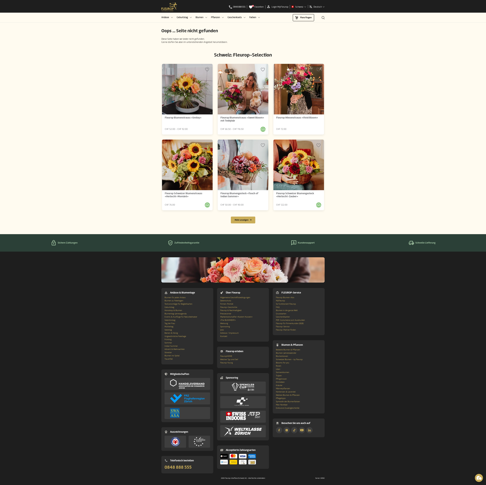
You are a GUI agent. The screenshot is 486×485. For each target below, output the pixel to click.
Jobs (222, 330)
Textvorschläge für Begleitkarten (178, 304)
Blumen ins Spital (172, 356)
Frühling (168, 339)
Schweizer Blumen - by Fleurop (289, 359)
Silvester (168, 352)
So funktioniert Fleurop (286, 304)
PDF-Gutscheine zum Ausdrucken (290, 320)
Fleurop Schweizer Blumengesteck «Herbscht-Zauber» (295, 195)
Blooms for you (282, 363)
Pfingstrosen (281, 379)
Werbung (224, 323)
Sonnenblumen (282, 372)
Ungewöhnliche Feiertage (175, 336)
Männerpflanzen (283, 388)
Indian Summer (171, 346)
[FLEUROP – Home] (169, 7)
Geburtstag (169, 307)
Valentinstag (170, 320)
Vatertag (168, 330)
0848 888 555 (178, 467)
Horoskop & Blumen (173, 310)
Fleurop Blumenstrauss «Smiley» (183, 117)
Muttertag (169, 326)
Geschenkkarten (283, 317)
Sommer (168, 343)
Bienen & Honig (171, 333)
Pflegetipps (281, 398)
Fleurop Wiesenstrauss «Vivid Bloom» (297, 117)
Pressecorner (225, 314)
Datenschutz (225, 301)
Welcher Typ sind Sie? (229, 359)
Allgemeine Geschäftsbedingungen (235, 297)
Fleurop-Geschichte (228, 307)
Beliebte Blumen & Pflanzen (288, 350)
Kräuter (279, 385)
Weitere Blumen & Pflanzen (288, 395)
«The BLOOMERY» (228, 320)
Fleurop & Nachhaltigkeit (231, 310)
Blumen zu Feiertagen (174, 301)
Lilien (278, 369)
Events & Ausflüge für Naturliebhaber (181, 317)
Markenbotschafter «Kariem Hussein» (236, 317)
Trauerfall (169, 359)
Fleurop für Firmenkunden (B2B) (290, 323)
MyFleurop (280, 301)
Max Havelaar (282, 405)
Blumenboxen (282, 356)
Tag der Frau (170, 323)
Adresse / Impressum (229, 333)
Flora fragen (306, 17)
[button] (167, 17)
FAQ (278, 307)
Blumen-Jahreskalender (286, 353)
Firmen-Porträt (226, 304)
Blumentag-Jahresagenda (176, 314)
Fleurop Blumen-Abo (285, 297)
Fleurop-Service (282, 326)
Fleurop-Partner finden (286, 330)
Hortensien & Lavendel (286, 392)
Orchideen (280, 382)
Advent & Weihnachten (175, 349)
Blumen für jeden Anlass (175, 297)
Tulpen (279, 375)
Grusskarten (281, 314)
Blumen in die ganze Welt (287, 310)
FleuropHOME (226, 356)
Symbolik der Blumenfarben (288, 401)
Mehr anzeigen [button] (242, 220)
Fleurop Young (226, 363)
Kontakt (223, 336)
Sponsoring (225, 326)
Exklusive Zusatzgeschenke (287, 408)
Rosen (278, 366)
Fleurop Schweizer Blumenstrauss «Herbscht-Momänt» (183, 195)
